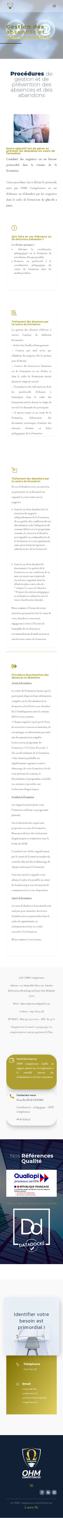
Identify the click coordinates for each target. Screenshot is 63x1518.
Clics (13, 298)
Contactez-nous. (31, 1339)
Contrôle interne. (27, 1059)
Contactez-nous (26, 1095)
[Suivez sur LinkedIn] (48, 1492)
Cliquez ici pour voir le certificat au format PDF (31, 1203)
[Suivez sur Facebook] (42, 1492)
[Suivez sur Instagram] (54, 1492)
